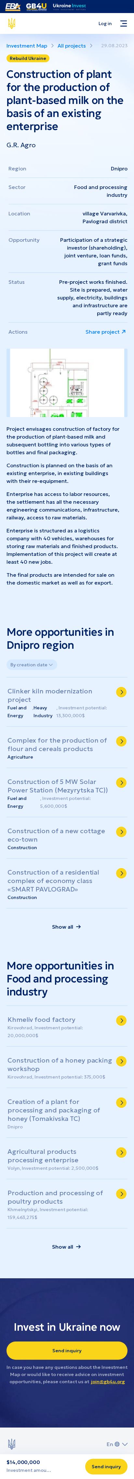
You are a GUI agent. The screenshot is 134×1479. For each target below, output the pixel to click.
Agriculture (20, 757)
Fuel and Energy (17, 711)
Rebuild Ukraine (28, 58)
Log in (105, 23)
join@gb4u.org (108, 1382)
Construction (22, 847)
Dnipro (119, 168)
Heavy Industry (43, 711)
